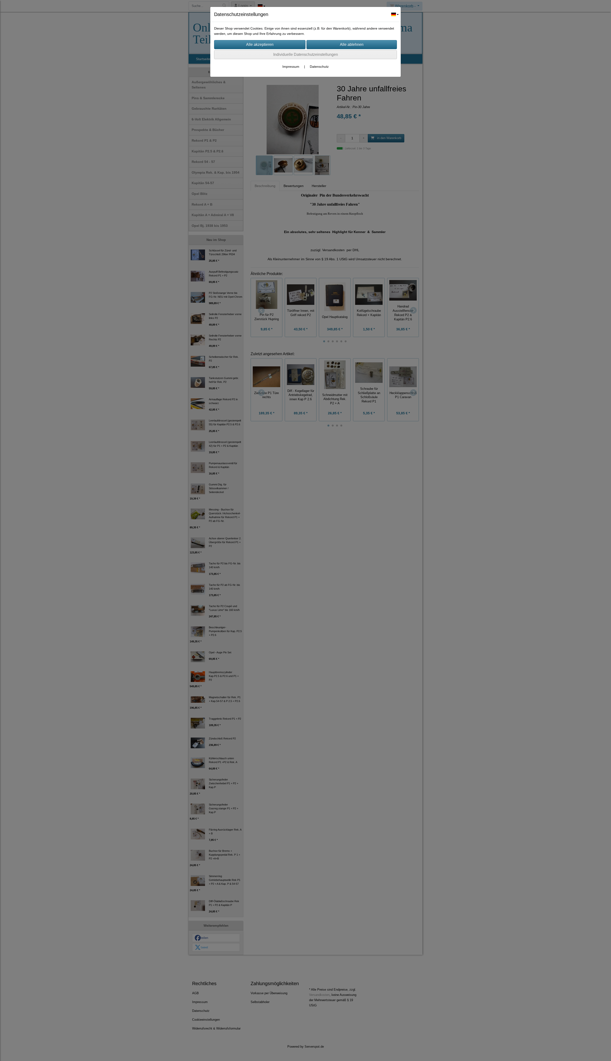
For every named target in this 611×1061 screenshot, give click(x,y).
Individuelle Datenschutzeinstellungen (305, 54)
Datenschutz (319, 66)
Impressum (290, 66)
